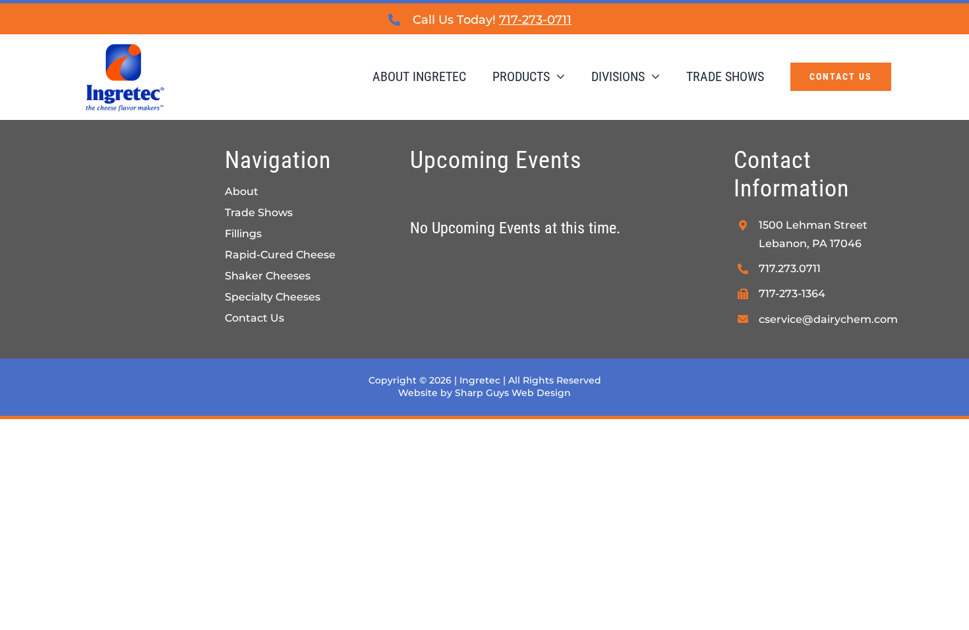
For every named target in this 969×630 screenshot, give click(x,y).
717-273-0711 (535, 20)
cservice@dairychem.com (828, 319)
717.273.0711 (790, 268)
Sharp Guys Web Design (513, 393)
